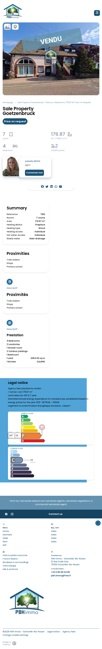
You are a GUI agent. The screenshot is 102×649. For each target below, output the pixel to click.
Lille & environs (10, 569)
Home (6, 531)
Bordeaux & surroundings (16, 562)
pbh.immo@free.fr (61, 575)
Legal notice (53, 631)
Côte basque (9, 565)
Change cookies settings (15, 635)
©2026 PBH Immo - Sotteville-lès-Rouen (23, 631)
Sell (4, 545)
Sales (5, 538)
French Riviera (10, 558)
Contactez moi (34, 172)
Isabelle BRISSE (32, 161)
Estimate (7, 534)
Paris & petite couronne (15, 555)
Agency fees (68, 631)
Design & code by (7, 643)
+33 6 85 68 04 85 (60, 572)
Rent (5, 541)
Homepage (8, 102)
